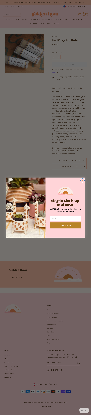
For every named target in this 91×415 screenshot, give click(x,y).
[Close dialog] (82, 180)
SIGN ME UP (65, 225)
